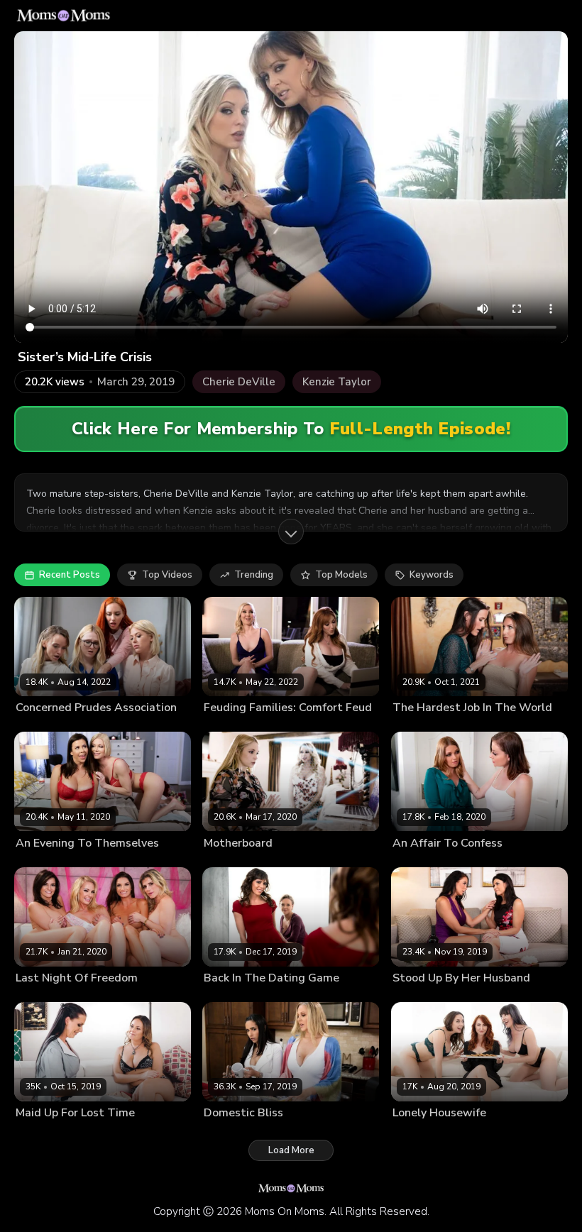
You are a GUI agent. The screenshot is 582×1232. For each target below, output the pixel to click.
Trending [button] (253, 574)
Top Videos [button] (167, 574)
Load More (291, 1150)
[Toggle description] (291, 531)
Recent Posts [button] (69, 574)
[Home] (63, 15)
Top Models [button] (341, 574)
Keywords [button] (432, 574)
